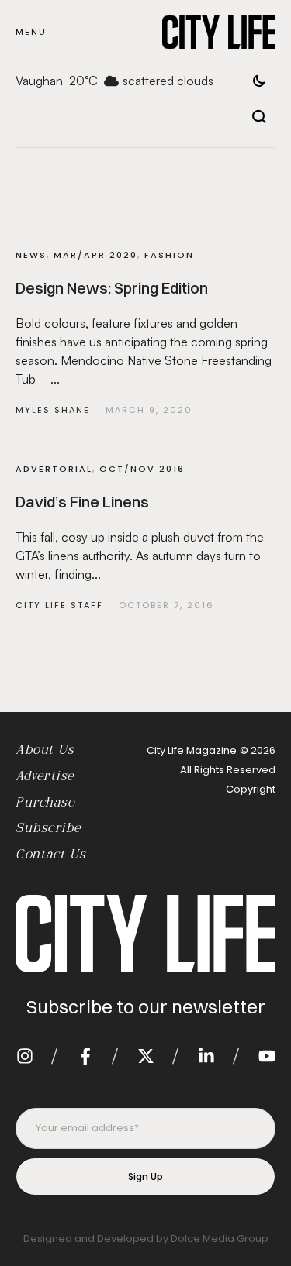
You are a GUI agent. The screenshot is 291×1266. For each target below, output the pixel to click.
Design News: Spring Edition (112, 288)
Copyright (250, 789)
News (31, 255)
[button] (31, 32)
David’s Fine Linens (82, 501)
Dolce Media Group (219, 1238)
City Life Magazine (192, 750)
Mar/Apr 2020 (95, 255)
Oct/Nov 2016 (142, 469)
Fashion (169, 255)
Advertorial (54, 469)
